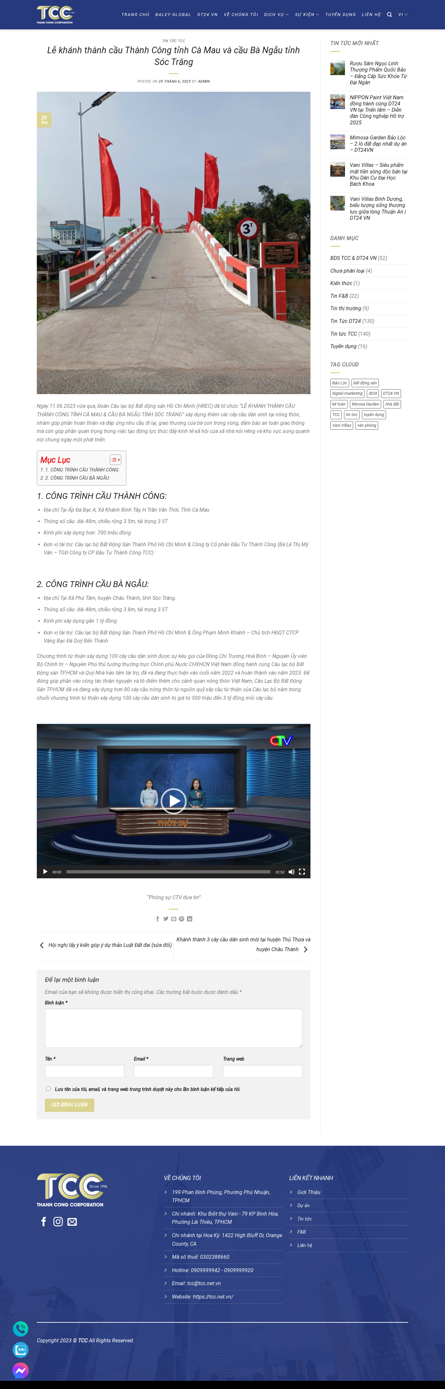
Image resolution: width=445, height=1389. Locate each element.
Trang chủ (136, 14)
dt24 (373, 393)
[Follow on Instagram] (58, 1222)
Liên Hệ (371, 14)
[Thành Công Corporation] (67, 14)
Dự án (303, 1205)
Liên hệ (304, 1245)
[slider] (168, 871)
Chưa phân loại (347, 271)
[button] (174, 801)
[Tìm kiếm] (390, 14)
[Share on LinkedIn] (189, 919)
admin (204, 81)
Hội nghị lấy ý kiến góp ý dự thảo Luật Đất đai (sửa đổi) (109, 945)
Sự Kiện (305, 14)
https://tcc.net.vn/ (213, 1297)
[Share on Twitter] (165, 919)
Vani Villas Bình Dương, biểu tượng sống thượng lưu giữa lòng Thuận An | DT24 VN (378, 208)
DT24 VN (391, 393)
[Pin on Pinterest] (181, 919)
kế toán (339, 404)
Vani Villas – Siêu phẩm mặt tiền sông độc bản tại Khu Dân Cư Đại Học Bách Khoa (379, 174)
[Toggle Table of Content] (112, 459)
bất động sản (365, 382)
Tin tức (304, 1219)
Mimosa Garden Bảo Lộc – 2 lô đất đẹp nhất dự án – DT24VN (378, 144)
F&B (301, 1232)
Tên (50, 1059)
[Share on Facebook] (157, 919)
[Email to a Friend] (173, 919)
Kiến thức (341, 283)
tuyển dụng (374, 414)
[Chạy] (45, 872)
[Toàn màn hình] (302, 872)
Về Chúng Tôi (241, 14)
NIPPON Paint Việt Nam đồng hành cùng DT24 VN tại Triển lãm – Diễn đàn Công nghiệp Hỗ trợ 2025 (377, 110)
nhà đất (392, 404)
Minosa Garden (365, 404)
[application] (173, 801)
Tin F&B (339, 296)
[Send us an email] (72, 1222)
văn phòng (366, 425)
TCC (336, 414)
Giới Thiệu (309, 1192)
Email (141, 1059)
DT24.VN (207, 14)
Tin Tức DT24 (345, 321)
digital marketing (347, 393)
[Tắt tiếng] (291, 872)
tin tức (352, 414)
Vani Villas (341, 425)
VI (400, 14)
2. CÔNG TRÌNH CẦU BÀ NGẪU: (77, 478)
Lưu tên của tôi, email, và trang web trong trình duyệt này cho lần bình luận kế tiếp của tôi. (148, 1089)
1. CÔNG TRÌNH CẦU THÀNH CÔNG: (82, 470)
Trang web (233, 1059)
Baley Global (173, 14)
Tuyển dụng (340, 14)
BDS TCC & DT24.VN (353, 258)
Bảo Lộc (339, 382)
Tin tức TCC (173, 41)
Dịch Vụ (274, 14)
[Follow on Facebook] (44, 1222)
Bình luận (56, 1003)
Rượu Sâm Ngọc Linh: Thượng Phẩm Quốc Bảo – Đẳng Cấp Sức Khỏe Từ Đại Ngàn (378, 73)
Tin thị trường (345, 308)
